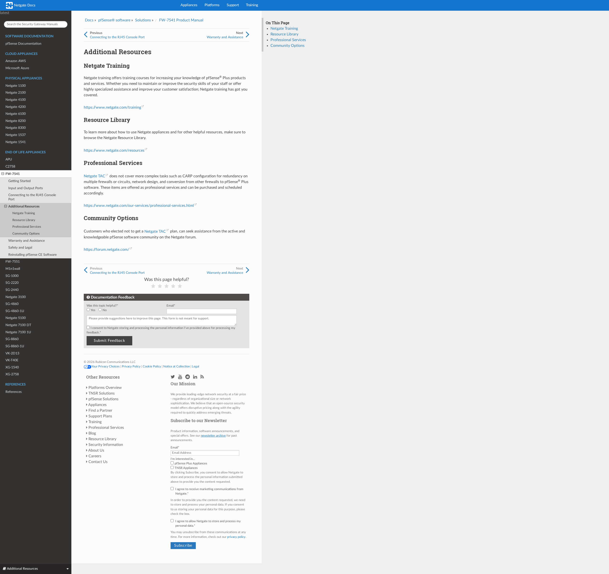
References (13, 392)
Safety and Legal (20, 247)
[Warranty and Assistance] (247, 35)
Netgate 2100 (15, 92)
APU (8, 159)
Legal (195, 366)
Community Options (26, 233)
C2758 (10, 166)
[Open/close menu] (2, 174)
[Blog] (202, 377)
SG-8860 (12, 339)
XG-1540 (12, 367)
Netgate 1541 (15, 142)
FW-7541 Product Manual (181, 20)
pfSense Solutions (103, 399)
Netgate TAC (94, 176)
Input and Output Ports (25, 188)
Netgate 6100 (15, 114)
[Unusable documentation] (153, 286)
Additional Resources (23, 206)
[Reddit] (187, 377)
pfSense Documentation (23, 43)
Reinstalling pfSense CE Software (32, 254)
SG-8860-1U (14, 346)
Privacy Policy (131, 366)
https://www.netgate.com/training (112, 107)
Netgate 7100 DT (18, 325)
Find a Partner (100, 410)
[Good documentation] (173, 286)
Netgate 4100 (15, 99)
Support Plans (100, 416)
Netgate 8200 (15, 121)
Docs (89, 20)
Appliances (189, 5)
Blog (92, 433)
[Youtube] (180, 377)
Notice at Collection (176, 366)
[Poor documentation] (160, 286)
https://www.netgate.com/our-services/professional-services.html (139, 205)
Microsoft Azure (17, 68)
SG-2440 (12, 290)
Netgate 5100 (15, 318)
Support (233, 5)
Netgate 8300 (15, 128)
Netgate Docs (24, 5)
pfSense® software (114, 20)
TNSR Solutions (101, 393)
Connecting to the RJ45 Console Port (32, 197)
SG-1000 (12, 276)
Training (252, 5)
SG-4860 (12, 304)
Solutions (143, 20)
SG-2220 (12, 283)
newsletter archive (213, 435)
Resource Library (23, 220)
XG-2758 (12, 374)
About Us (96, 450)
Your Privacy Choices (105, 366)
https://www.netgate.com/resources (114, 150)
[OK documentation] (166, 286)
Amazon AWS (15, 61)
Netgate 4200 (15, 107)
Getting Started (19, 181)
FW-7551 (12, 261)
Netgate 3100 (15, 297)
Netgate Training (23, 213)
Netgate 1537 (15, 135)
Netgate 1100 (15, 85)
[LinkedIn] (195, 377)
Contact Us (98, 462)
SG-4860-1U (14, 311)
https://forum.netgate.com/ (106, 249)
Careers (94, 456)
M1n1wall (12, 268)
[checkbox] (126, 310)
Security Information (105, 445)
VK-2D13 (12, 353)
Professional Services (26, 226)
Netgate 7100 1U (18, 332)
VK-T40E (11, 360)
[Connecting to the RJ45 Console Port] (85, 35)
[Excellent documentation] (180, 286)
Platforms (212, 5)
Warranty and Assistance (26, 240)
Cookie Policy (152, 366)
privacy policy (236, 536)
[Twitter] (173, 377)
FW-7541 (12, 174)
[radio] (92, 310)
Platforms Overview (105, 388)
